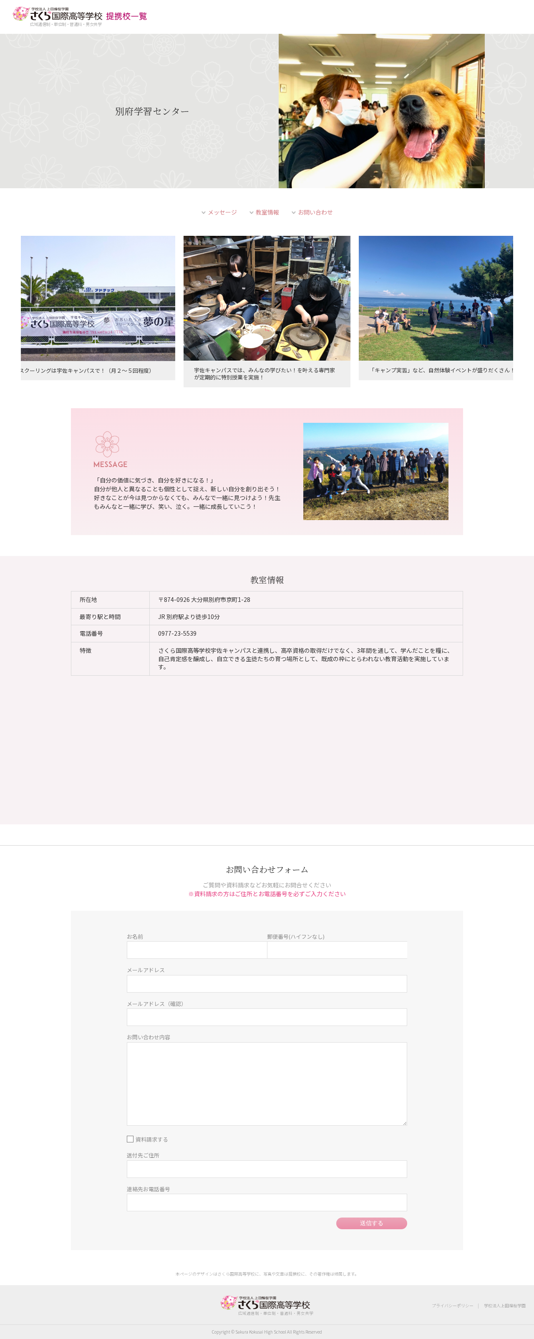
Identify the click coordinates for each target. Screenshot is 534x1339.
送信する (371, 1223)
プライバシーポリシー (453, 1305)
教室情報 (267, 212)
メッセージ (222, 212)
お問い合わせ (315, 212)
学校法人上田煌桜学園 (505, 1305)
